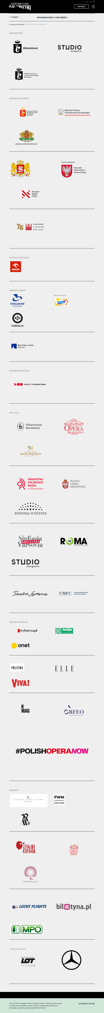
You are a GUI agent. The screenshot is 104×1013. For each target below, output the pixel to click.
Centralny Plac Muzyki (16, 24)
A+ (84, 2)
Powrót (14, 17)
